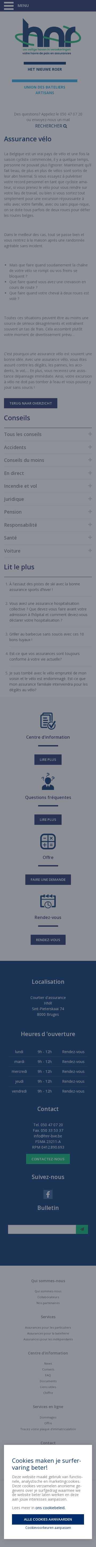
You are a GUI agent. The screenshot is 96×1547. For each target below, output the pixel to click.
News (48, 1363)
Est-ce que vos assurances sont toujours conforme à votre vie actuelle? (44, 656)
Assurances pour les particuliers (48, 1327)
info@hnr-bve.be (48, 1135)
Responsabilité (20, 525)
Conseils (48, 1369)
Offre (48, 1423)
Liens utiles (48, 1387)
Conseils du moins (24, 460)
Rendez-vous (48, 939)
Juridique (14, 499)
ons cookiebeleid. (50, 1507)
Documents (48, 1381)
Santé (10, 537)
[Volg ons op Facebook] (48, 1194)
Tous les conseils (23, 434)
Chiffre (48, 1393)
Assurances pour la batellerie (48, 1333)
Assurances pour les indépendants (48, 1339)
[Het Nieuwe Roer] (48, 36)
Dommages (48, 1417)
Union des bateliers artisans (44, 90)
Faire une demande (48, 879)
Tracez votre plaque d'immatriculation (48, 1429)
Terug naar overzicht (30, 403)
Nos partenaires (48, 1303)
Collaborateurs (48, 1297)
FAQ (48, 1375)
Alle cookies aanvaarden (48, 1519)
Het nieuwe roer (45, 69)
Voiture (12, 550)
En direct (14, 473)
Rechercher (49, 126)
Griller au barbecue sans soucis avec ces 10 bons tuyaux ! (46, 636)
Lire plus (48, 759)
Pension (13, 512)
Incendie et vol (20, 486)
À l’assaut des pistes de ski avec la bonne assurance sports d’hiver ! (44, 586)
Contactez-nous (48, 1159)
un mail (63, 119)
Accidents (15, 447)
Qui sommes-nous (48, 1291)
